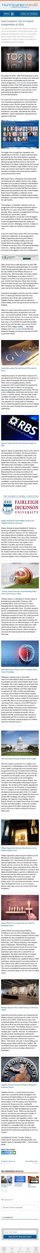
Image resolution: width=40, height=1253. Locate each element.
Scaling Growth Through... (6, 1186)
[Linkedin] (3, 1152)
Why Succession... (32, 1186)
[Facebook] (6, 1152)
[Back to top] (36, 1243)
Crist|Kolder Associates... (18, 1185)
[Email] (14, 1152)
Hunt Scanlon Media (24, 83)
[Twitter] (10, 1152)
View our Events (29, 14)
